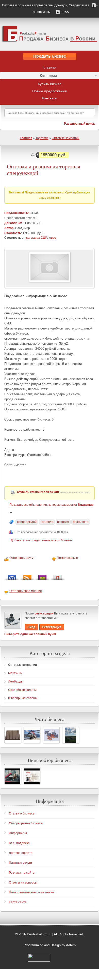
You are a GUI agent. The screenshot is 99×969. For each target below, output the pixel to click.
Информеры (18, 833)
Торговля (42, 138)
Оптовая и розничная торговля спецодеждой (43, 170)
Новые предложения (49, 91)
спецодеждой (27, 522)
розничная (80, 522)
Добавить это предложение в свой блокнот (41, 540)
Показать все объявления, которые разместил (51, 504)
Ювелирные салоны (22, 698)
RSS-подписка (19, 843)
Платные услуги (20, 863)
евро (52, 237)
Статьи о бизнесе (22, 813)
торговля (46, 522)
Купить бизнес (49, 84)
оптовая (63, 522)
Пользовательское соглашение (31, 892)
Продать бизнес (49, 56)
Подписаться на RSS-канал (27, 576)
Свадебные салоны (22, 690)
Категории (28, 76)
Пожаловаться (67, 558)
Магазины (15, 673)
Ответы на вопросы (23, 882)
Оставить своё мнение (25, 591)
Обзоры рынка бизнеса (26, 823)
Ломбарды (15, 681)
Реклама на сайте (22, 872)
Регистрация (51, 627)
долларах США (37, 237)
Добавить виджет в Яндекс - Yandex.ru (57, 576)
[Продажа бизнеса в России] (49, 34)
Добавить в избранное (42, 576)
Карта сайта (18, 902)
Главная (49, 67)
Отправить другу (21, 558)
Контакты (49, 98)
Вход (31, 627)
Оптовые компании (65, 138)
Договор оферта (20, 853)
